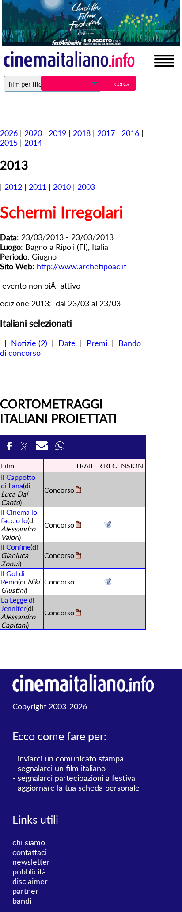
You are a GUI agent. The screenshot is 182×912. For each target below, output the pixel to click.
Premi (97, 343)
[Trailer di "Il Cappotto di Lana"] (78, 490)
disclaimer (30, 881)
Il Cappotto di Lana (18, 481)
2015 (9, 142)
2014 (33, 142)
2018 (82, 133)
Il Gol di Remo (13, 577)
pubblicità (29, 871)
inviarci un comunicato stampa (71, 758)
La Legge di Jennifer (17, 603)
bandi (21, 900)
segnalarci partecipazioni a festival (77, 778)
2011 (37, 187)
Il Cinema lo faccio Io (19, 516)
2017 (106, 133)
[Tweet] (26, 447)
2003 (86, 187)
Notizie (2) (29, 343)
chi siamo (28, 842)
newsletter (31, 862)
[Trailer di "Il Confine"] (78, 556)
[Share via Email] (43, 447)
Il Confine (15, 547)
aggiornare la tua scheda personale (79, 787)
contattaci (29, 852)
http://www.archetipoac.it (81, 266)
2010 (62, 187)
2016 (130, 133)
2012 (13, 187)
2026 (9, 133)
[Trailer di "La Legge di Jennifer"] (78, 613)
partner (25, 891)
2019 (57, 133)
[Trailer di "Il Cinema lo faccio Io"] (78, 525)
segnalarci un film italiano (62, 768)
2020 (33, 133)
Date (67, 343)
